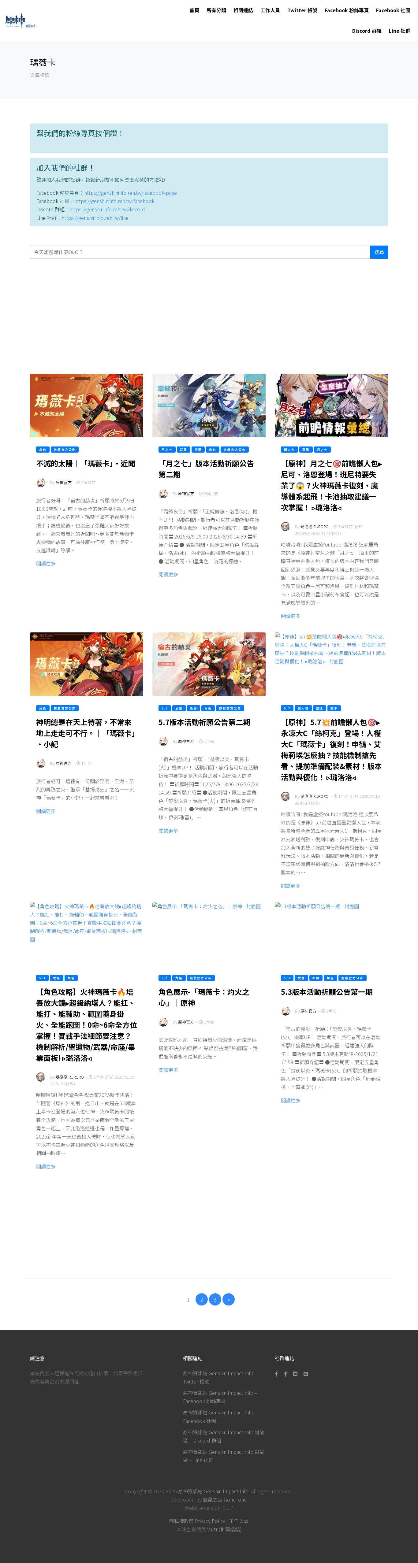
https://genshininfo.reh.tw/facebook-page (130, 192)
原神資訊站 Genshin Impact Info (213, 1491)
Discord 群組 (367, 30)
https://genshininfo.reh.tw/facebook (114, 201)
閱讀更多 (46, 563)
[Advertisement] (209, 316)
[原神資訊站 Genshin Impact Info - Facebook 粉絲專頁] (277, 1373)
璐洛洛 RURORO (314, 526)
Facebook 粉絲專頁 (347, 10)
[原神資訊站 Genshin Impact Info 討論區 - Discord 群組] (295, 1373)
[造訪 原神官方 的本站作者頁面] (40, 487)
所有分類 (216, 10)
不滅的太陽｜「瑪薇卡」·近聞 (85, 463)
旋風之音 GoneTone (225, 1499)
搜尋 (379, 252)
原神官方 (64, 482)
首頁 (194, 10)
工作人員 (270, 10)
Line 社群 (399, 30)
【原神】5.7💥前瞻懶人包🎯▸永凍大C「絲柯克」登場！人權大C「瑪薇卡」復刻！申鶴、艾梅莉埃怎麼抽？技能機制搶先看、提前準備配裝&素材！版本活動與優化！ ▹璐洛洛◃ (331, 749)
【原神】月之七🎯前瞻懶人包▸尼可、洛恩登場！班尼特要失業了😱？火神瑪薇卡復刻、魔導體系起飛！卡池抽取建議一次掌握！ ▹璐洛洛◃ (331, 485)
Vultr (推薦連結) (224, 1529)
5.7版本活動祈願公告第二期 (204, 722)
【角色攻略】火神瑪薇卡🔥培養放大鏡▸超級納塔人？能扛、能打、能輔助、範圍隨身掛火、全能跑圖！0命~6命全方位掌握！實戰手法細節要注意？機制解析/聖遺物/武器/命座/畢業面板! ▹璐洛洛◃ (86, 1024)
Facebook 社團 (393, 10)
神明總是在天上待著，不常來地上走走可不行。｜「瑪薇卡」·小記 (85, 733)
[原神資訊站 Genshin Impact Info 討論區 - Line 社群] (305, 1373)
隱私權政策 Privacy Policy (197, 1520)
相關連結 (243, 10)
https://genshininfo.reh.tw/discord (107, 209)
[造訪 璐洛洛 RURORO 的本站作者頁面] (285, 531)
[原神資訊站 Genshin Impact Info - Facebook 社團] (285, 1373)
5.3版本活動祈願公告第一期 (327, 991)
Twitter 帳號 (302, 10)
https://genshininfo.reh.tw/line (95, 217)
